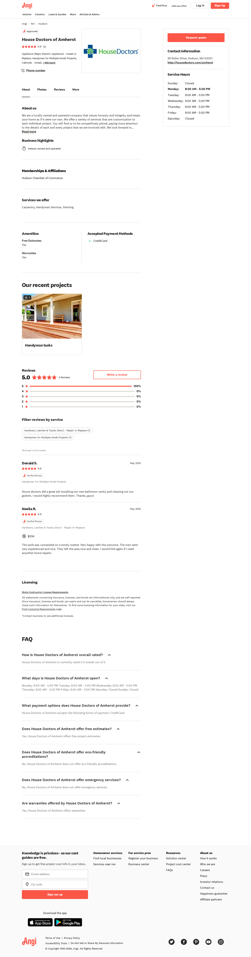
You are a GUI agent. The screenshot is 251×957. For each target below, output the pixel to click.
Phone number (35, 70)
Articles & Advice (89, 14)
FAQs (169, 870)
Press (203, 876)
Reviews (59, 89)
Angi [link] (24, 23)
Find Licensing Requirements (38, 609)
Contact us (207, 887)
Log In (200, 5)
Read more (29, 131)
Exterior (40, 14)
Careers (205, 870)
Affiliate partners (211, 899)
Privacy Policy (72, 938)
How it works (208, 858)
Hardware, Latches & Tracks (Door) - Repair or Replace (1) (57, 430)
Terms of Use (52, 938)
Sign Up (220, 5)
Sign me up (55, 894)
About (26, 89)
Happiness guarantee (213, 893)
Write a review (117, 375)
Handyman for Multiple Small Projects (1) (47, 437)
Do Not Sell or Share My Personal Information (97, 943)
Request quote (196, 37)
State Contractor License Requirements (45, 592)
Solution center (176, 858)
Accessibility (56, 943)
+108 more (49, 62)
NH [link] (33, 23)
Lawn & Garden (57, 14)
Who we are (207, 864)
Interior (27, 14)
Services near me (104, 864)
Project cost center (178, 864)
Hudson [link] (42, 23)
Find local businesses (107, 858)
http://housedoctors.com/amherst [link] (190, 62)
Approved (31, 31)
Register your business (143, 858)
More (73, 14)
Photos (42, 89)
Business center (138, 864)
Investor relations (211, 882)
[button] (52, 324)
